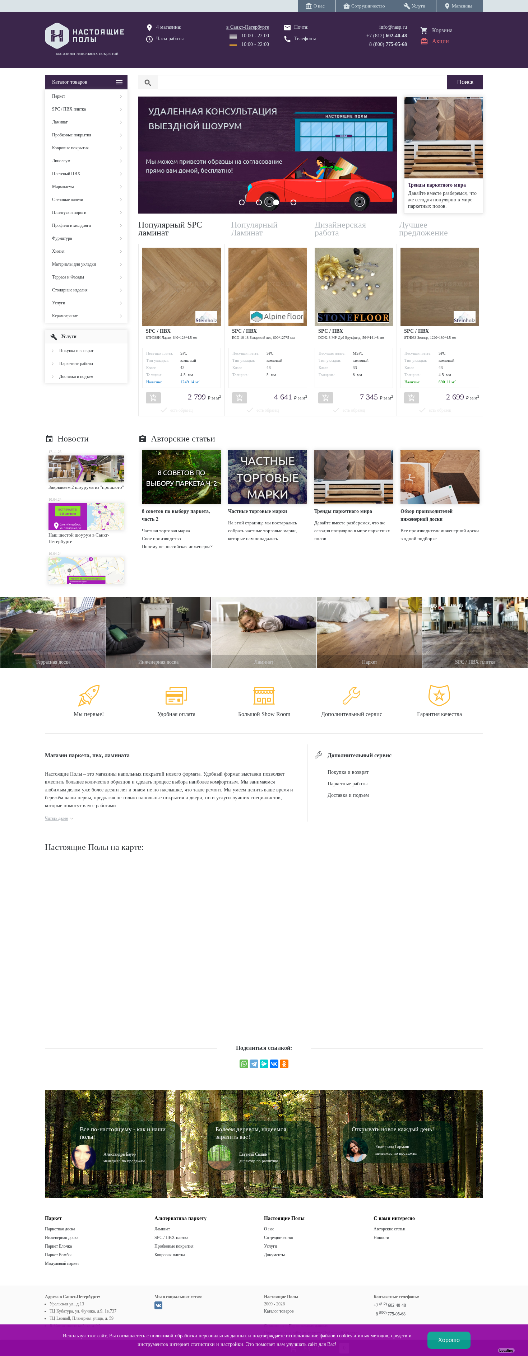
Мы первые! (89, 714)
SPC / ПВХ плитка (69, 109)
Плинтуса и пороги (69, 212)
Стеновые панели (67, 199)
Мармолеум (63, 186)
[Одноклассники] (284, 1064)
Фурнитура (62, 238)
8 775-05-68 (391, 1314)
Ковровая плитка (169, 1254)
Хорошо (449, 1340)
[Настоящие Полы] (86, 36)
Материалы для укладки (74, 264)
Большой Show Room (264, 714)
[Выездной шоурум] (267, 212)
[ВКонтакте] (274, 1064)
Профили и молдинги (71, 225)
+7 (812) (386, 35)
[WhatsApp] (244, 1064)
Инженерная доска (158, 662)
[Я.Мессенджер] (264, 1064)
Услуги (58, 302)
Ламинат (60, 122)
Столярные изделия (70, 290)
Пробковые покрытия (71, 134)
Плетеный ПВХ (66, 173)
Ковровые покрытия (70, 147)
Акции (440, 41)
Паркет (58, 96)
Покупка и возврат (76, 350)
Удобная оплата (176, 714)
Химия (58, 251)
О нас (269, 1228)
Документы (274, 1254)
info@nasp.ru (393, 27)
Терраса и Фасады (68, 277)
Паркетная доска (60, 1228)
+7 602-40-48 (390, 1305)
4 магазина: (168, 27)
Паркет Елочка (58, 1246)
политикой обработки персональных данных (198, 1335)
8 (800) (388, 44)
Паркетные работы (76, 363)
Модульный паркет (62, 1263)
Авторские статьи (176, 438)
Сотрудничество (278, 1237)
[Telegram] (254, 1064)
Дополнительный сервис (351, 714)
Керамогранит (65, 315)
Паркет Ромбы (58, 1254)
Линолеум (61, 160)
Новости (67, 438)
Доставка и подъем (76, 376)
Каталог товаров (279, 1311)
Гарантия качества (439, 714)
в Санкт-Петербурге (247, 27)
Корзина (442, 30)
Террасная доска (53, 662)
